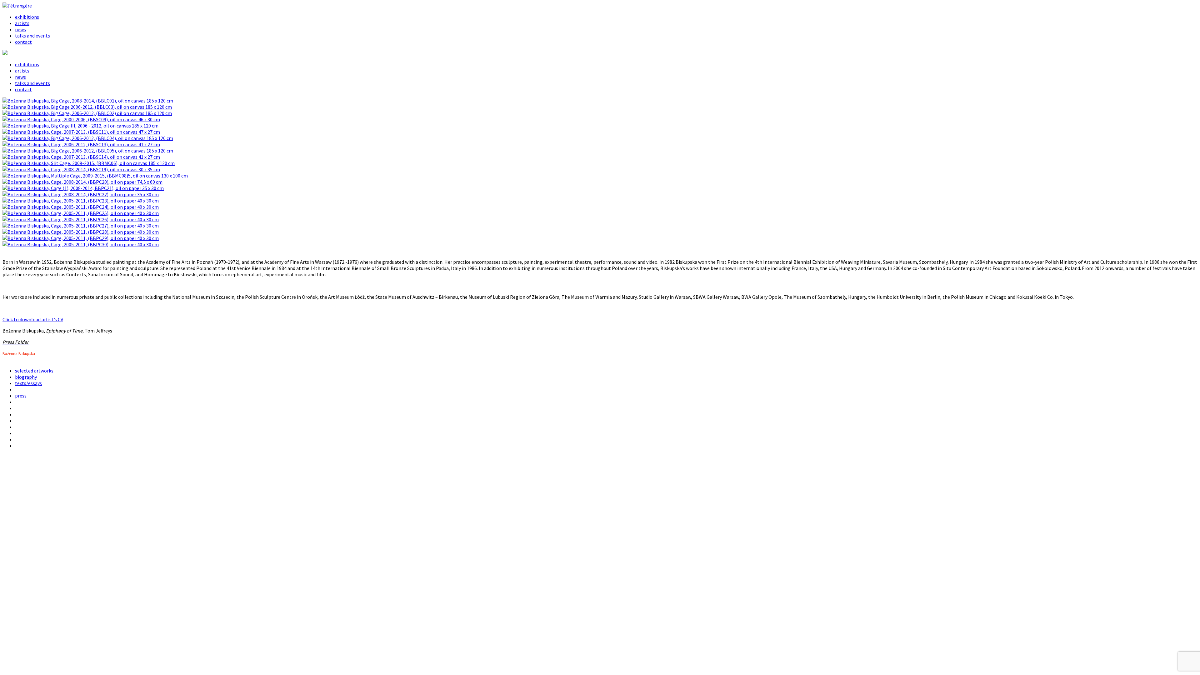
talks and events (32, 35)
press (21, 395)
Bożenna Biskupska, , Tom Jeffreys (57, 331)
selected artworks (34, 371)
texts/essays (28, 383)
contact (23, 42)
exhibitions (27, 17)
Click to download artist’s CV (32, 319)
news (20, 29)
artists (22, 23)
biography (26, 377)
